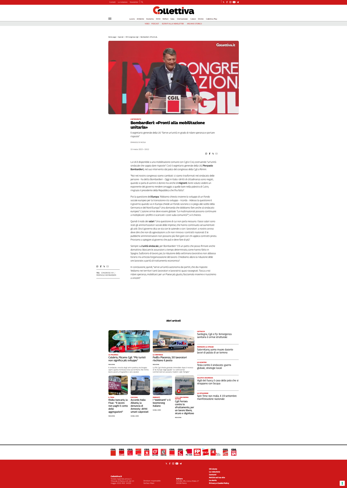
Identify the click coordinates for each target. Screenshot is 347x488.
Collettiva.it (116, 476)
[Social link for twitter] (224, 2)
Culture (193, 19)
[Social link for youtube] (234, 2)
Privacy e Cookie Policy (219, 483)
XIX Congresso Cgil (132, 37)
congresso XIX (107, 273)
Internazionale (182, 19)
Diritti (158, 19)
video (147, 24)
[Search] (142, 2)
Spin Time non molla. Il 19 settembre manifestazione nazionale (217, 397)
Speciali (120, 37)
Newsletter (134, 2)
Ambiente (140, 19)
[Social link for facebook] (227, 2)
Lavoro (132, 19)
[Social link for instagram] (230, 2)
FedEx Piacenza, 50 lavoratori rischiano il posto (170, 359)
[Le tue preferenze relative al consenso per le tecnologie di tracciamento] (342, 483)
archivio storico (194, 24)
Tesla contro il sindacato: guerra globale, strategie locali (214, 366)
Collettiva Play (211, 19)
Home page (112, 37)
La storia (213, 480)
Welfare (165, 19)
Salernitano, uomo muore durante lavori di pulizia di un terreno (215, 351)
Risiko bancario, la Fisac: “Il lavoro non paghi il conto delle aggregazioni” (118, 405)
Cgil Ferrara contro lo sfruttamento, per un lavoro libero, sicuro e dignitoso (184, 407)
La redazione (123, 2)
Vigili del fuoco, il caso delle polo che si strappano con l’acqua (217, 382)
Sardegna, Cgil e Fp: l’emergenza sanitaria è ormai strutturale (214, 335)
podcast (155, 24)
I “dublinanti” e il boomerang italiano (162, 402)
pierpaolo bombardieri (106, 275)
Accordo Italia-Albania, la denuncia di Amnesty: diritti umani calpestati (139, 405)
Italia (172, 19)
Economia (150, 19)
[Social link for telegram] (238, 2)
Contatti (112, 2)
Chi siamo (213, 469)
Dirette (200, 19)
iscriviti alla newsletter (173, 24)
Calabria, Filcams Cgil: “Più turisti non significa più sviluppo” (127, 359)
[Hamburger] (109, 18)
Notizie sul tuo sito (217, 477)
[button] (206, 154)
